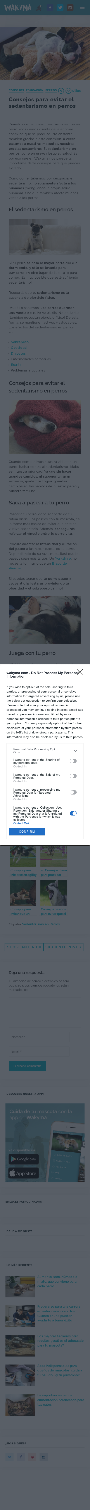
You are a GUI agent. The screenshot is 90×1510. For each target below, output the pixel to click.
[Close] (81, 673)
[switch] (73, 761)
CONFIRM (27, 831)
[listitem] (45, 751)
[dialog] (45, 755)
